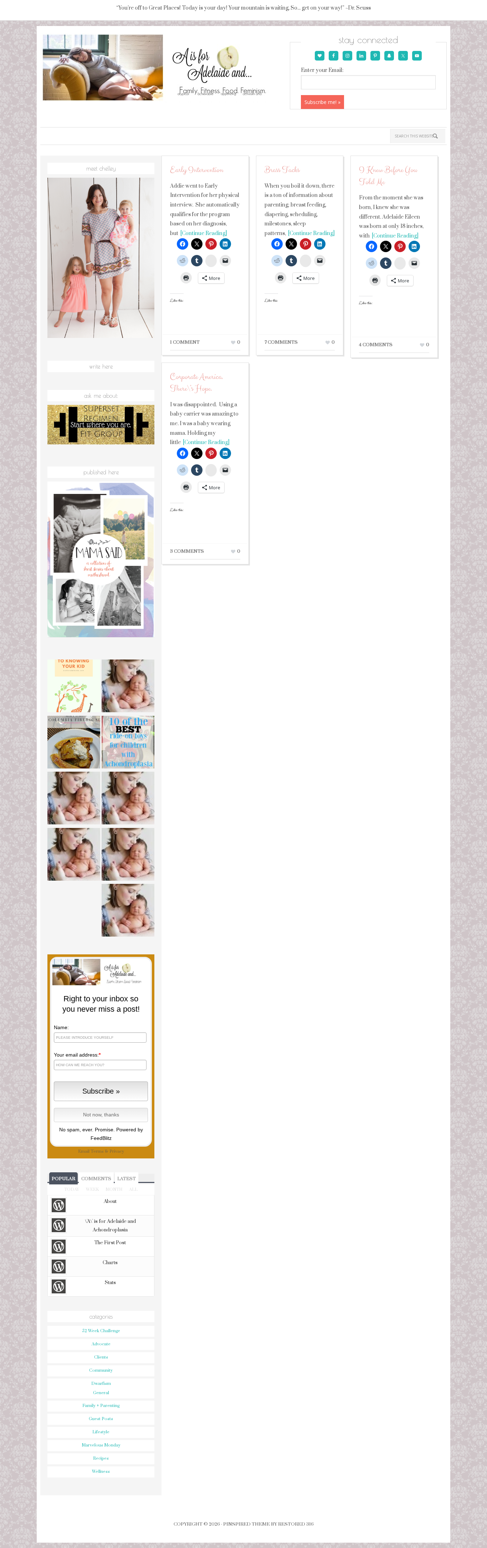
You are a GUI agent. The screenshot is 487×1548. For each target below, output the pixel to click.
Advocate (101, 1344)
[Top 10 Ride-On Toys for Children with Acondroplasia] (128, 743)
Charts (110, 1263)
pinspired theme (246, 1524)
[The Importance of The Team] (128, 799)
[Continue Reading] (202, 233)
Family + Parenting (100, 1405)
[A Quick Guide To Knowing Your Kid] (73, 687)
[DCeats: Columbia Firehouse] (73, 743)
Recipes (101, 1458)
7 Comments (281, 342)
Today (71, 1189)
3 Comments (187, 551)
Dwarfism (101, 1383)
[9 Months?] (73, 799)
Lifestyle (100, 1432)
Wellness (101, 1471)
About (110, 1201)
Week (92, 1189)
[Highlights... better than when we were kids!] (128, 687)
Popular (63, 1179)
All (133, 1189)
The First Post (110, 1243)
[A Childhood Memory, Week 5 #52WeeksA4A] (128, 911)
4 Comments (376, 345)
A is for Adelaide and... (164, 68)
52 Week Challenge (101, 1331)
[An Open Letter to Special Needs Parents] (128, 855)
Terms (97, 1151)
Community (101, 1370)
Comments (96, 1179)
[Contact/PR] (73, 855)
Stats (110, 1282)
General (101, 1393)
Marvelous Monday (101, 1445)
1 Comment (185, 342)
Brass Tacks (282, 170)
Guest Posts (101, 1419)
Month (114, 1189)
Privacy (116, 1151)
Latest (126, 1179)
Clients (101, 1357)
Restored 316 (296, 1524)
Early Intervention (196, 170)
